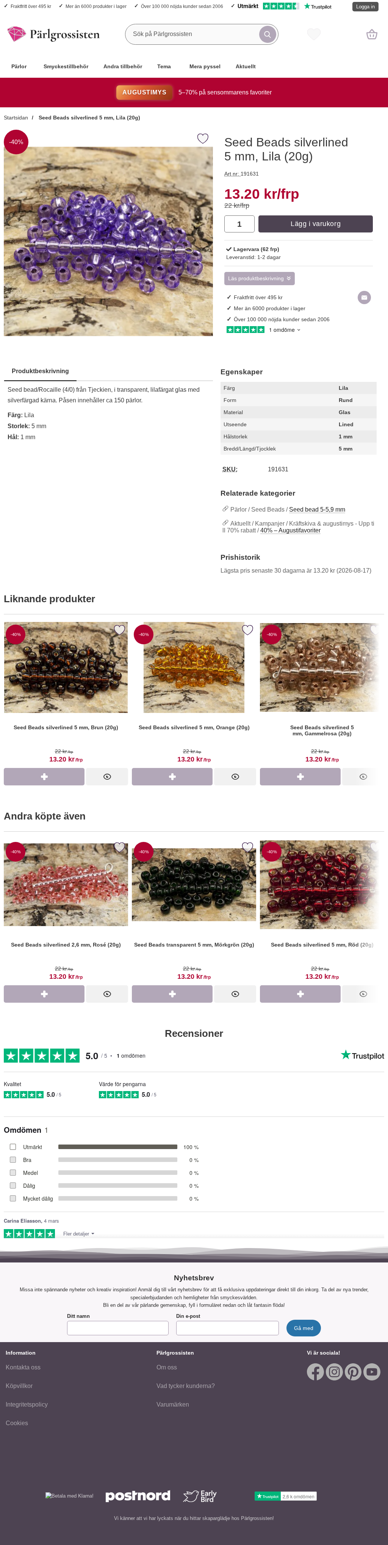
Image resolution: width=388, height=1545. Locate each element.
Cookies (17, 1423)
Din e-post (188, 1316)
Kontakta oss (23, 1367)
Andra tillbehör (122, 66)
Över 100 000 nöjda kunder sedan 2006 (182, 6)
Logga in (365, 6)
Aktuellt (246, 66)
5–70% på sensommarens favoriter (196, 92)
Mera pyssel (205, 66)
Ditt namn (78, 1316)
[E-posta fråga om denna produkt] (364, 297)
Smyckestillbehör (66, 66)
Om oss (166, 1367)
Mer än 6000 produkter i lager (96, 6)
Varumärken (172, 1404)
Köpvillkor (19, 1386)
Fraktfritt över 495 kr (31, 6)
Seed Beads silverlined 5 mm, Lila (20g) (88, 118)
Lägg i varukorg (316, 224)
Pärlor (19, 66)
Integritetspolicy (27, 1404)
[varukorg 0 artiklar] (371, 34)
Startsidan (16, 118)
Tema (164, 66)
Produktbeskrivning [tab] (40, 371)
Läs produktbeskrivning (256, 278)
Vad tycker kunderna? (185, 1386)
